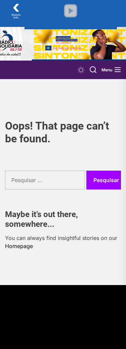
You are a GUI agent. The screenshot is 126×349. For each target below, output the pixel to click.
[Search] (93, 70)
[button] (70, 11)
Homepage (19, 246)
